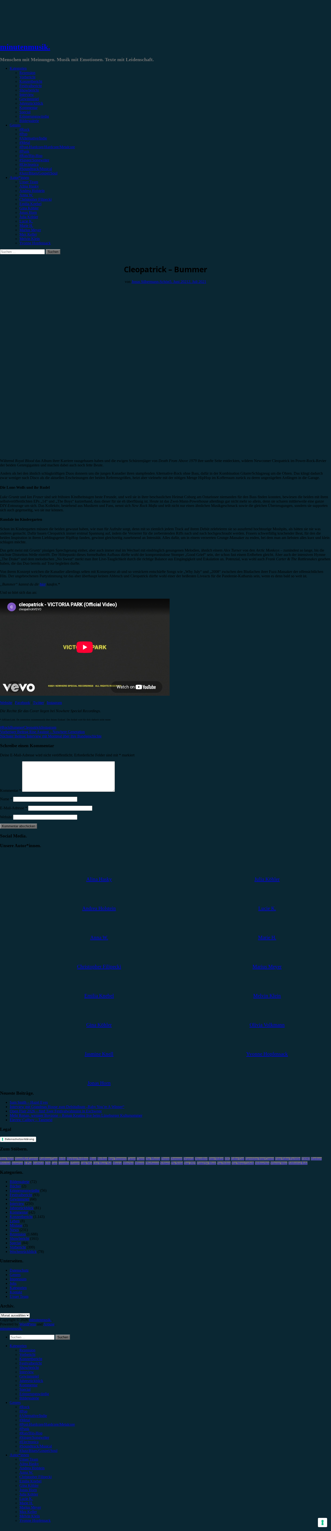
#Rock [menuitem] (24, 1407)
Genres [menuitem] (15, 1402)
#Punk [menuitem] (24, 1429)
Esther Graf (237, 1158)
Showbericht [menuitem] (29, 1367)
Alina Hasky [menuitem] (29, 1464)
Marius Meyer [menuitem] (30, 1507)
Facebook (22, 703)
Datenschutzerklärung (19, 1139)
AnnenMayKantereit (26, 1158)
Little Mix (86, 1163)
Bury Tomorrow (117, 1158)
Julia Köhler (28, 217)
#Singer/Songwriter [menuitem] (34, 1437)
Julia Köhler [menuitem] (28, 1494)
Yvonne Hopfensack (35, 243)
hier (43, 584)
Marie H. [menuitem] (26, 1503)
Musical (117, 1163)
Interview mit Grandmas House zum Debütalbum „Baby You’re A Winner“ (67, 1107)
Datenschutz (19, 1270)
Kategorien (18, 68)
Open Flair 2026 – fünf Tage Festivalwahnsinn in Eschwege (56, 1111)
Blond (92, 1158)
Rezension (27, 73)
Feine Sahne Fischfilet (287, 1158)
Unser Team (28, 182)
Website (6, 703)
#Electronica (29, 164)
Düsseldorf (201, 1158)
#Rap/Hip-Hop (30, 156)
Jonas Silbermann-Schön (150, 282)
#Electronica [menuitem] (29, 1442)
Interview (26, 94)
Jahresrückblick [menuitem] (31, 1381)
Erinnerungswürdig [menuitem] (34, 1394)
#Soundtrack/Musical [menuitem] (35, 1446)
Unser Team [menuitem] (28, 1459)
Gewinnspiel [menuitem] (29, 1376)
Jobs (13, 1283)
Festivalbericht (30, 86)
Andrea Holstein (32, 191)
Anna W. (26, 195)
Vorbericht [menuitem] (27, 1354)
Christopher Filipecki (35, 199)
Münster (139, 1163)
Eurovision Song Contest (259, 1158)
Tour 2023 (190, 1163)
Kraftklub (38, 1163)
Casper (132, 1158)
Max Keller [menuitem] (28, 1512)
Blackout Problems (77, 1158)
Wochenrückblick (23, 1252)
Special (25, 112)
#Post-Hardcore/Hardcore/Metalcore (47, 147)
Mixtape (16, 1225)
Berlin (62, 1158)
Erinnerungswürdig (34, 116)
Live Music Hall (102, 1163)
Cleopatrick (32, 727)
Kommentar (28, 108)
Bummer (17, 727)
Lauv (54, 1163)
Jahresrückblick (31, 103)
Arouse (49, 1324)
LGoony (75, 1163)
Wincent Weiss (278, 1163)
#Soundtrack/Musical (35, 169)
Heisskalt (5, 1163)
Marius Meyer (30, 230)
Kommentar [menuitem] (28, 1385)
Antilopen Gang (48, 1158)
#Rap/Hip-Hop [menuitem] (30, 1433)
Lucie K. (26, 221)
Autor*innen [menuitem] (19, 1455)
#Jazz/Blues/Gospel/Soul (38, 173)
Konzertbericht (30, 81)
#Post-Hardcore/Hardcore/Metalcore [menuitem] (47, 1424)
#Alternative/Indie (33, 138)
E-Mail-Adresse (13, 808)
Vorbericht (27, 77)
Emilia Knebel (30, 204)
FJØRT (305, 1158)
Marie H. (26, 225)
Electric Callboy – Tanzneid (31, 1120)
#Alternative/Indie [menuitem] (33, 1416)
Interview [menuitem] (26, 1372)
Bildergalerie (29, 121)
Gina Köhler (29, 208)
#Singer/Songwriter (34, 160)
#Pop (23, 134)
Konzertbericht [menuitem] (30, 1359)
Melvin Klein (29, 239)
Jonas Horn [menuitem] (28, 1490)
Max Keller (28, 234)
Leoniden (63, 1163)
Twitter (38, 703)
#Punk (24, 151)
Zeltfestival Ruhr (297, 1163)
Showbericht (29, 90)
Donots (165, 1158)
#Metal (24, 143)
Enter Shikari (216, 1158)
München (128, 1163)
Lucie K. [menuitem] (26, 1499)
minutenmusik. (25, 46)
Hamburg (316, 1158)
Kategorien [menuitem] (18, 1346)
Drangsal (188, 1158)
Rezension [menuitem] (27, 1350)
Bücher (15, 1186)
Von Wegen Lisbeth (243, 1163)
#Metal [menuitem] (24, 1420)
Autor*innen (19, 177)
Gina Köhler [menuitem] (29, 1485)
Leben (14, 1221)
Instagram (54, 703)
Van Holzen (224, 1163)
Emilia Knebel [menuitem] (30, 1481)
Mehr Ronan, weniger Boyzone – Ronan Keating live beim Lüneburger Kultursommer (76, 1115)
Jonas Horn (28, 212)
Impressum (18, 1279)
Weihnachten (262, 1163)
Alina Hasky (29, 186)
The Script (177, 1163)
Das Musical (153, 1158)
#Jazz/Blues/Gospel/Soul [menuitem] (38, 1450)
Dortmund (176, 1158)
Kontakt (16, 1292)
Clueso (141, 1158)
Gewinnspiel (29, 99)
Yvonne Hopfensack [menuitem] (35, 1520)
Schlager (165, 1163)
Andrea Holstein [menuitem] (32, 1468)
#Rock (24, 129)
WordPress (27, 1324)
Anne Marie (7, 1158)
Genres (15, 125)
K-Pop (28, 1163)
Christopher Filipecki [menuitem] (35, 1477)
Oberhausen (152, 1163)
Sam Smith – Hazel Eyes (29, 1102)
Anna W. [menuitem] (26, 1472)
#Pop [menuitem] (23, 1411)
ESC (227, 1158)
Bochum (102, 1158)
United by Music (206, 1163)
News (14, 1230)
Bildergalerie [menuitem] (29, 1398)
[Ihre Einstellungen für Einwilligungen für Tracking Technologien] (322, 1522)
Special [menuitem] (25, 1389)
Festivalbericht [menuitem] (30, 1363)
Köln (48, 1163)
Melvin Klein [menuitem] (29, 1516)
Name (6, 799)
